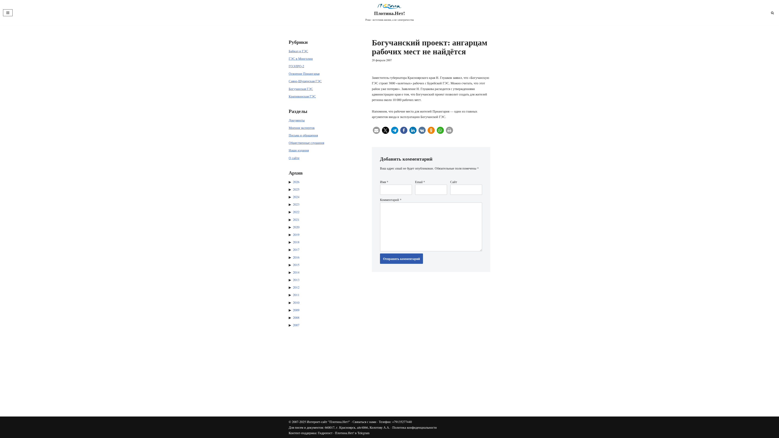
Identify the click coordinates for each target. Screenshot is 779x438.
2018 (296, 242)
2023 (296, 204)
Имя (384, 182)
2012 (296, 287)
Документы (297, 120)
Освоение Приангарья (304, 73)
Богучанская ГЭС (301, 89)
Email (420, 182)
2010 (296, 302)
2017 (296, 249)
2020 (296, 227)
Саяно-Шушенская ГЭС (305, 81)
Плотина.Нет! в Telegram (352, 433)
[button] (376, 130)
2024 (296, 197)
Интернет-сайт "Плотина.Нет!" (328, 422)
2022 (296, 212)
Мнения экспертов (302, 128)
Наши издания (299, 150)
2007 (296, 325)
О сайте (294, 158)
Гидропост (325, 433)
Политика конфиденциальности (414, 427)
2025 (296, 189)
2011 (296, 295)
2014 (296, 272)
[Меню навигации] (8, 12)
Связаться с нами (364, 422)
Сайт (453, 182)
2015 (296, 265)
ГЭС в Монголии (301, 58)
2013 (296, 280)
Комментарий (390, 200)
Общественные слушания (306, 143)
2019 (296, 234)
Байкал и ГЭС (298, 51)
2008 (296, 317)
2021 (296, 219)
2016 (296, 257)
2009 (296, 310)
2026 (296, 182)
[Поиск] (772, 12)
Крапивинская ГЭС (302, 96)
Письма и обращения (303, 135)
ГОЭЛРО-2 (296, 66)
